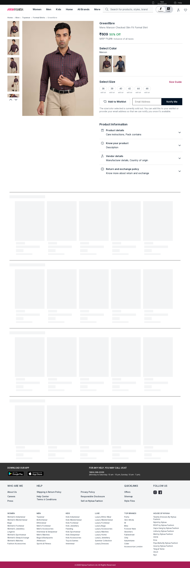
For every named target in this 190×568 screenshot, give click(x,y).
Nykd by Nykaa (160, 522)
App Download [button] (162, 3)
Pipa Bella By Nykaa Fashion (165, 543)
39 (112, 88)
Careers (11, 496)
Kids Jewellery (72, 526)
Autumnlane (129, 541)
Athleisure (41, 541)
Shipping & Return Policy (49, 492)
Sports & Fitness (44, 543)
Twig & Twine (158, 549)
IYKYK (155, 537)
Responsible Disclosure (93, 496)
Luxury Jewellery (102, 538)
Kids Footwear (72, 523)
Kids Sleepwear (73, 535)
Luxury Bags (100, 526)
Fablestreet (129, 535)
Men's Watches (43, 535)
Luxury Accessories (103, 529)
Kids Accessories (73, 538)
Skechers (128, 532)
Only (126, 538)
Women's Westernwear (17, 520)
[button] (164, 9)
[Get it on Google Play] (15, 474)
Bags (9, 523)
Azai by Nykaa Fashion (163, 546)
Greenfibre (107, 23)
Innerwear (70, 543)
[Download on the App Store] (35, 474)
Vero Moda (129, 520)
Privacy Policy (88, 492)
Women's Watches (15, 541)
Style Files (129, 501)
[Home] (15, 9)
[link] (105, 63)
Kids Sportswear (73, 532)
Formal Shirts (39, 17)
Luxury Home (101, 535)
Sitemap (128, 496)
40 (120, 88)
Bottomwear (42, 520)
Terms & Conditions (47, 499)
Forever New (130, 529)
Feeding (69, 529)
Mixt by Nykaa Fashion (163, 534)
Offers (127, 492)
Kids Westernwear (74, 520)
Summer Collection (103, 541)
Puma (126, 517)
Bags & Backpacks (45, 538)
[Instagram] (155, 492)
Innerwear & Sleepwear (47, 532)
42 (129, 88)
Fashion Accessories (16, 543)
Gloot (155, 552)
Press (10, 501)
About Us (12, 492)
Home (10, 17)
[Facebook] (160, 492)
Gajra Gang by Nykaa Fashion (166, 528)
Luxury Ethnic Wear (103, 517)
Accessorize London (133, 546)
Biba (126, 526)
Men (17, 17)
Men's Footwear (44, 526)
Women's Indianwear (16, 517)
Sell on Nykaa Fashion (92, 501)
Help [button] (180, 3)
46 (147, 88)
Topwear (26, 17)
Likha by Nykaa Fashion (163, 531)
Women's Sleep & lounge (18, 538)
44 (138, 88)
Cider (126, 543)
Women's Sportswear (16, 535)
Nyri (155, 555)
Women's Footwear (15, 526)
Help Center (43, 496)
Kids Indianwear (73, 517)
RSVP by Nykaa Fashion (163, 525)
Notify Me (171, 101)
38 (103, 88)
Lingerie (11, 532)
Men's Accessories (45, 529)
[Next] (16, 99)
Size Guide (175, 81)
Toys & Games (72, 541)
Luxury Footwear (102, 523)
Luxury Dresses (102, 543)
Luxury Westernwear (104, 520)
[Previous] (10, 99)
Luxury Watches (102, 532)
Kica (155, 540)
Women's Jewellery (15, 529)
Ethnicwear (41, 523)
